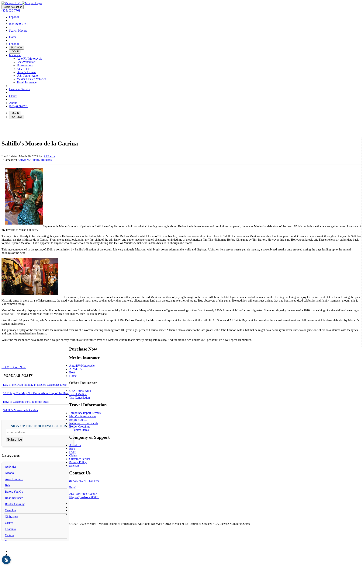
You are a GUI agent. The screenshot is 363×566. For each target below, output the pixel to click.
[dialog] (6, 559)
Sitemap (74, 465)
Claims (13, 96)
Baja (7, 485)
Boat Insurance (14, 497)
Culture (34, 159)
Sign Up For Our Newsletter (38, 426)
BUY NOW (16, 47)
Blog (72, 448)
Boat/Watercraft (26, 62)
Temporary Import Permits (85, 412)
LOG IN (15, 51)
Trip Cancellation (79, 397)
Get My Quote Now (14, 367)
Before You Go (14, 491)
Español (14, 17)
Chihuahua (11, 516)
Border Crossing (15, 504)
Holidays (46, 159)
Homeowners (25, 65)
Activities (23, 159)
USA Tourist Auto (80, 390)
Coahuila (10, 529)
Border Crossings (79, 426)
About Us (75, 445)
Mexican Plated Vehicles (31, 79)
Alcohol (10, 472)
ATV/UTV (23, 68)
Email (72, 487)
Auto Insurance (14, 479)
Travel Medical (78, 394)
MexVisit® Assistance (82, 416)
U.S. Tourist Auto (27, 75)
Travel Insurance (26, 82)
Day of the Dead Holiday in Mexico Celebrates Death (35, 384)
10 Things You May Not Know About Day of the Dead (36, 393)
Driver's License (26, 72)
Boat (72, 372)
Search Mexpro (18, 30)
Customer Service (19, 89)
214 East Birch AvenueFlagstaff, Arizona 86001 (84, 495)
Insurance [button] (15, 55)
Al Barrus (49, 156)
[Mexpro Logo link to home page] (22, 3)
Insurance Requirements (83, 423)
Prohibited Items (79, 429)
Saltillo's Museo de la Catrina (20, 410)
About (13, 102)
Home (12, 37)
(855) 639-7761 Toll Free (84, 481)
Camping (10, 510)
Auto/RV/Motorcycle (29, 58)
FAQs (72, 452)
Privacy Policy (78, 462)
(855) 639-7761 (11, 10)
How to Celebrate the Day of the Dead (26, 401)
